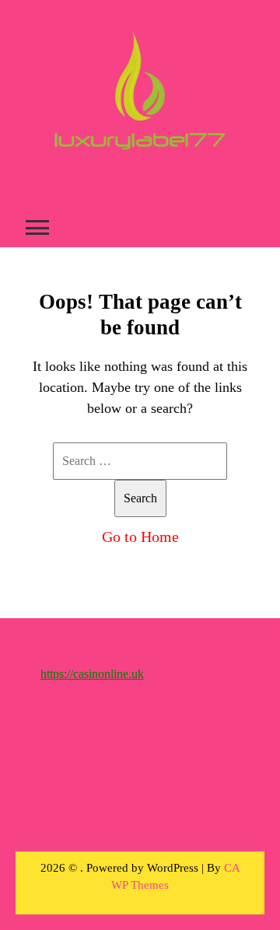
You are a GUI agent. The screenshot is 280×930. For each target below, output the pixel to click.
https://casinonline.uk (92, 673)
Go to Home (140, 536)
